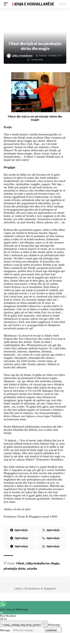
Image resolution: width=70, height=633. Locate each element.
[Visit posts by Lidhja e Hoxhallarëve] (9, 56)
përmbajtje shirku (14, 568)
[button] (7, 3)
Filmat (20, 563)
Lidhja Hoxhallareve (38, 563)
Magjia (55, 563)
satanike (32, 568)
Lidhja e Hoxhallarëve (33, 3)
